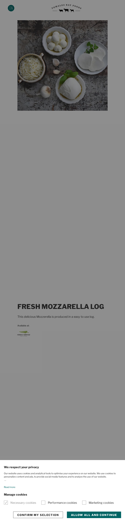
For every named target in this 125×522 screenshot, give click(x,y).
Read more (9, 487)
